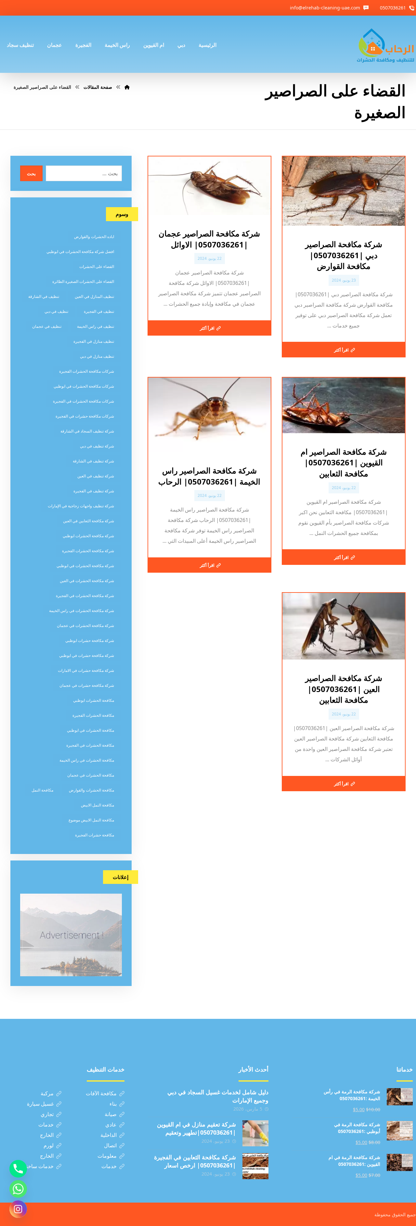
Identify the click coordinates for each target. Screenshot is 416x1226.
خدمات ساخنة (38, 1166)
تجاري (47, 1114)
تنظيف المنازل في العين (94, 296)
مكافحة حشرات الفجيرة (94, 835)
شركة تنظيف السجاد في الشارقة (87, 431)
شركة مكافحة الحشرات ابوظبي (88, 536)
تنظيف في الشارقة (43, 296)
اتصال (110, 1145)
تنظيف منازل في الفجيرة (93, 341)
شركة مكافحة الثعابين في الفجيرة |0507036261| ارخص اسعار (195, 1161)
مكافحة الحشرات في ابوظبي (90, 730)
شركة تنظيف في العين (95, 476)
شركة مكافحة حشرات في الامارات (86, 670)
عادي (111, 1124)
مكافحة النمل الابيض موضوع (91, 820)
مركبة (47, 1093)
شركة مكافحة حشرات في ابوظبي (86, 655)
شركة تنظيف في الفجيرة (93, 491)
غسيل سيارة (40, 1103)
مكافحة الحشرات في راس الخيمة (86, 760)
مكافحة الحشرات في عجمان (90, 775)
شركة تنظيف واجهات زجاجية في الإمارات (81, 506)
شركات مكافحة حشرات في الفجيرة (85, 416)
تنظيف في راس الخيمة (95, 326)
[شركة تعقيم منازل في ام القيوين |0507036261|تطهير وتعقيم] (255, 1133)
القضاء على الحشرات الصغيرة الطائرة (83, 281)
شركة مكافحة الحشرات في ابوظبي (85, 565)
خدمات (46, 1124)
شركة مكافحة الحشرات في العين (87, 580)
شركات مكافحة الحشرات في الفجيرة (83, 401)
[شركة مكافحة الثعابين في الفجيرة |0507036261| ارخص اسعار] (255, 1166)
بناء (113, 1103)
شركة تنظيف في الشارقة (93, 461)
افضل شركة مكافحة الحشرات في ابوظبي (80, 251)
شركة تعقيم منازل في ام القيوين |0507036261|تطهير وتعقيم (196, 1128)
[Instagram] (18, 1209)
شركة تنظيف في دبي (97, 446)
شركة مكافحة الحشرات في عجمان (85, 625)
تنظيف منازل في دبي (97, 356)
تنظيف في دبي (56, 311)
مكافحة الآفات (101, 1093)
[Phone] (18, 1169)
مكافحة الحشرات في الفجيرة (90, 745)
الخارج (47, 1135)
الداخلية (108, 1135)
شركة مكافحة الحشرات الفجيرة (88, 550)
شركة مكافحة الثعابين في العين (88, 521)
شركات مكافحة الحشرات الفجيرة (86, 371)
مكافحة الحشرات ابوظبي (93, 700)
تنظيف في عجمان (46, 326)
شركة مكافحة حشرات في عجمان (86, 685)
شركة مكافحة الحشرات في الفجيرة (85, 595)
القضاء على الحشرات (96, 266)
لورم (49, 1145)
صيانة (111, 1114)
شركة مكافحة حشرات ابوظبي (89, 640)
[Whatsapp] (18, 1189)
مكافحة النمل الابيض (97, 805)
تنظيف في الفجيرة (99, 311)
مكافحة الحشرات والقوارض (91, 790)
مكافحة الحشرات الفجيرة (93, 715)
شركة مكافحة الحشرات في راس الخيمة (81, 610)
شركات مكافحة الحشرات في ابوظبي (84, 386)
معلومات (107, 1155)
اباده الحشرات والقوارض (94, 236)
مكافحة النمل (42, 790)
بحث (31, 173)
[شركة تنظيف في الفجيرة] (386, 44)
